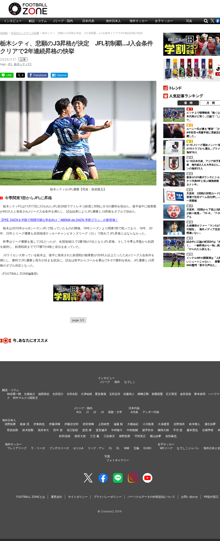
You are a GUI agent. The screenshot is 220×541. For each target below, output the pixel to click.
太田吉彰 (72, 394)
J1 (87, 412)
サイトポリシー (78, 496)
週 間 (188, 103)
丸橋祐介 (29, 394)
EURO (147, 448)
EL (118, 448)
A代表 (134, 412)
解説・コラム (38, 21)
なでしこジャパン (188, 448)
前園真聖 (157, 394)
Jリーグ (105, 382)
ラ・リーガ (38, 448)
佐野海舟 (179, 424)
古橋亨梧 (207, 430)
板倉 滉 (24, 424)
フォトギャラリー (118, 460)
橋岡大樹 (163, 430)
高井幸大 (43, 430)
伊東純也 (39, 424)
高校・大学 (115, 412)
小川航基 (148, 424)
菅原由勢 (12, 430)
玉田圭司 (114, 394)
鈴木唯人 (194, 424)
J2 (94, 412)
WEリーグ (166, 448)
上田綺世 (103, 424)
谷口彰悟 (72, 430)
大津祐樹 (86, 394)
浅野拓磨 (10, 424)
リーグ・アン (96, 448)
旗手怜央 (147, 430)
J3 (102, 412)
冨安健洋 (101, 430)
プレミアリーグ (17, 448)
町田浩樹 (64, 436)
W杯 (126, 448)
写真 (189, 21)
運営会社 (56, 496)
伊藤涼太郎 (71, 424)
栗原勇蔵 (100, 394)
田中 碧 (58, 430)
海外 (117, 382)
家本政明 (199, 394)
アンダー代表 (150, 412)
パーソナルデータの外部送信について (151, 496)
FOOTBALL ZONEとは (30, 496)
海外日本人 (113, 21)
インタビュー (13, 21)
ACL (79, 412)
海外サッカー (139, 21)
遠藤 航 (118, 424)
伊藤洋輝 (54, 424)
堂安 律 (87, 430)
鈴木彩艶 (28, 430)
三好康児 (109, 436)
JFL (10, 64)
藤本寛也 (192, 430)
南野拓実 (124, 436)
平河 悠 (177, 430)
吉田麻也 (171, 436)
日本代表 (88, 21)
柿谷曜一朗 (14, 394)
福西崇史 (43, 394)
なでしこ (129, 382)
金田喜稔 (185, 394)
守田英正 (140, 436)
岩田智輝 (88, 424)
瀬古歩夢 (210, 424)
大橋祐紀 (132, 424)
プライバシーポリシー (108, 496)
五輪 (136, 448)
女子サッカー (164, 21)
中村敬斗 (116, 430)
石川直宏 (171, 394)
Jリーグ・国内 (63, 21)
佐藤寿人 (128, 394)
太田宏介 (58, 394)
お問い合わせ (189, 496)
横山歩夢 (155, 436)
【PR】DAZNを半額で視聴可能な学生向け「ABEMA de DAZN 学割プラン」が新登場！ (59, 220)
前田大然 (80, 436)
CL (110, 448)
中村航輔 (132, 430)
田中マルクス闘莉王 (25, 397)
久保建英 (163, 424)
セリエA (78, 448)
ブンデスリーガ (59, 448)
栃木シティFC (23, 64)
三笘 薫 (94, 436)
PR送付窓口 (211, 496)
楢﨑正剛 (143, 394)
